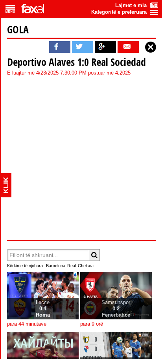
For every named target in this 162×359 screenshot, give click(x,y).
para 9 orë (91, 324)
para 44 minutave (26, 324)
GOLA (18, 29)
